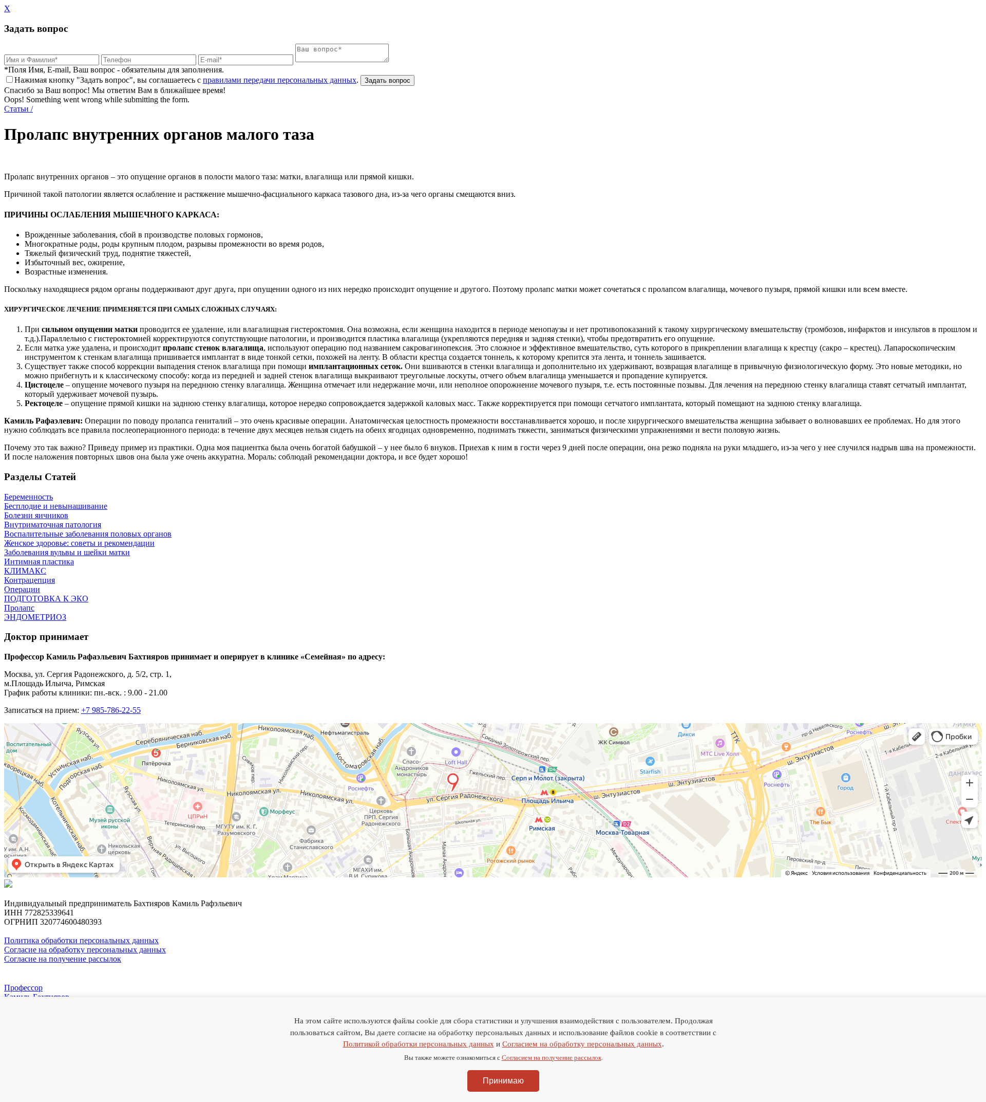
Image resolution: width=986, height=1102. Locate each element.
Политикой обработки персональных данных (418, 1044)
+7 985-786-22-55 (111, 710)
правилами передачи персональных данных (279, 80)
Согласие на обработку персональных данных (85, 949)
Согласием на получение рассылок (551, 1057)
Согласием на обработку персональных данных (582, 1044)
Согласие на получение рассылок (62, 958)
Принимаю (503, 1080)
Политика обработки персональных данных (81, 940)
